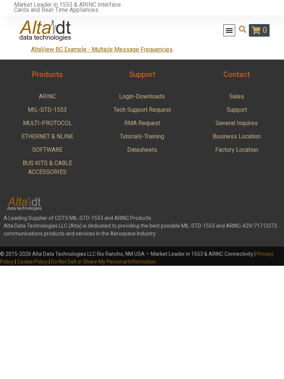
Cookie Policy (32, 262)
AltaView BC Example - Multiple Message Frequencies (102, 49)
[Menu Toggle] (229, 30)
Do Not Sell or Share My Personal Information (103, 262)
